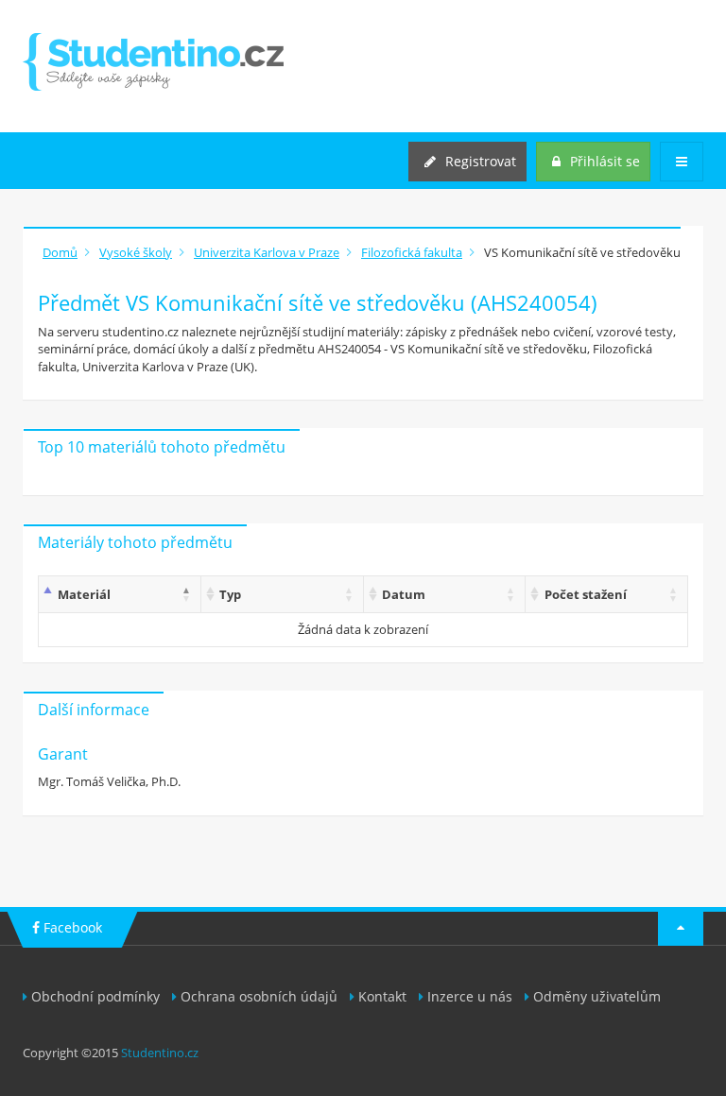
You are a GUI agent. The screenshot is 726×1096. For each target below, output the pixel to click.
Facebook (71, 927)
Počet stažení (585, 594)
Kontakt (382, 996)
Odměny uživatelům (597, 996)
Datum (403, 594)
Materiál (84, 594)
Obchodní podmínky (95, 996)
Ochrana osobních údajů (259, 996)
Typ (230, 594)
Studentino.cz (160, 1052)
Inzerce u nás (469, 996)
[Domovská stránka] (153, 62)
